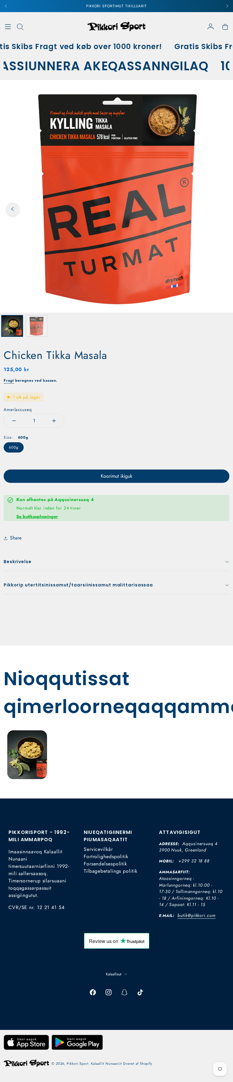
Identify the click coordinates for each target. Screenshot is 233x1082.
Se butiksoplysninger (37, 516)
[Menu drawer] (8, 26)
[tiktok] (140, 992)
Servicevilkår (98, 849)
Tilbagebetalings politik (110, 871)
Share (16, 537)
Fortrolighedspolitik (106, 856)
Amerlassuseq (18, 410)
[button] (20, 26)
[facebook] (93, 992)
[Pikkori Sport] (116, 26)
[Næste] (227, 6)
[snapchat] (124, 992)
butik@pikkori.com (196, 915)
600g (14, 447)
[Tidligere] (6, 6)
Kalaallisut (113, 974)
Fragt (9, 380)
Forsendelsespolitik (105, 863)
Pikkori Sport (78, 1063)
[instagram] (108, 992)
